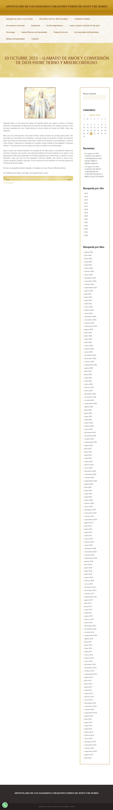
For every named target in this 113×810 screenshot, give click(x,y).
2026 (86, 235)
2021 (86, 219)
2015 (86, 200)
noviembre (90, 281)
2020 (86, 216)
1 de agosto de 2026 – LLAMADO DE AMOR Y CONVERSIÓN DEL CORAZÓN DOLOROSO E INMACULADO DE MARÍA (94, 172)
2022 (86, 222)
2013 (86, 193)
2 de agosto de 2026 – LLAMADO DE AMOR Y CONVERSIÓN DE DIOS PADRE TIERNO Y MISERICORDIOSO (93, 158)
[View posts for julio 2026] (84, 115)
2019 (86, 213)
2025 (86, 232)
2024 (86, 229)
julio (88, 255)
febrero (89, 271)
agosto (94, 115)
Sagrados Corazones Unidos (47, 806)
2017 (86, 206)
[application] (38, 179)
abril (88, 265)
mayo (88, 262)
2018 (86, 209)
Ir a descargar (8, 183)
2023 (86, 226)
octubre (89, 284)
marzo (89, 268)
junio (88, 259)
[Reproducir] (5, 178)
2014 (86, 197)
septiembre (91, 288)
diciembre (90, 278)
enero (89, 275)
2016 (86, 203)
